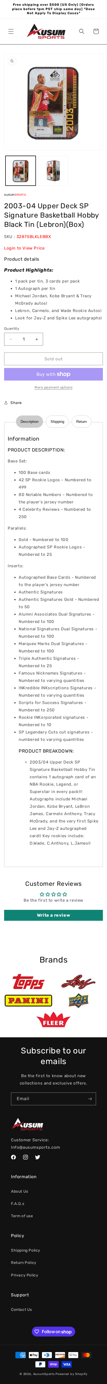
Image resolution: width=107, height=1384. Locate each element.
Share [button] (16, 402)
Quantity (11, 328)
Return (81, 422)
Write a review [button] (53, 915)
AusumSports (44, 1374)
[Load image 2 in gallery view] (53, 171)
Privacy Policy (24, 1275)
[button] (11, 31)
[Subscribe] (90, 1098)
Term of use (22, 1216)
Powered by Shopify (71, 1374)
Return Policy (23, 1262)
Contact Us (21, 1309)
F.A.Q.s (17, 1203)
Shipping (57, 422)
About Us (19, 1191)
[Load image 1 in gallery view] (20, 171)
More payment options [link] (53, 387)
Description (29, 422)
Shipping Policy (25, 1250)
